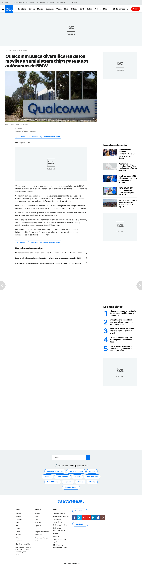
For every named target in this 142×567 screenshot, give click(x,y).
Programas (19, 541)
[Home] (6, 50)
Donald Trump (52, 482)
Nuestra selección (115, 145)
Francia (77, 476)
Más (54, 509)
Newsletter (79, 524)
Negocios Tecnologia (21, 50)
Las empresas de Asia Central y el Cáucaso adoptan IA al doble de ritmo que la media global (48, 263)
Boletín (37, 516)
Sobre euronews (59, 513)
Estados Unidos (71, 487)
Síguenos (38, 525)
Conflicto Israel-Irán (55, 471)
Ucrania (47, 476)
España (92, 471)
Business (50, 9)
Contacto (56, 533)
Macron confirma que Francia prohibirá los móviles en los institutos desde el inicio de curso (48, 253)
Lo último (22, 9)
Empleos (56, 536)
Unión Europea (62, 476)
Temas (18, 509)
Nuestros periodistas (23, 544)
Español (6, 2)
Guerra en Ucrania (76, 471)
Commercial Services (61, 516)
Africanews (38, 535)
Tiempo (37, 519)
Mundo (40, 9)
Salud (89, 9)
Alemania (68, 482)
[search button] (70, 2)
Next (66, 9)
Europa (32, 9)
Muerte (92, 482)
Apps (36, 529)
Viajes (59, 9)
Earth (82, 9)
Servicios (38, 509)
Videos (98, 9)
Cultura (74, 9)
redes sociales (92, 476)
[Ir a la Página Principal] (9, 9)
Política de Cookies (60, 525)
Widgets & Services (42, 532)
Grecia (80, 482)
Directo (135, 9)
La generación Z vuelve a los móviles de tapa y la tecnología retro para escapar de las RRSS (48, 258)
